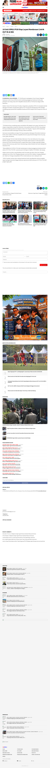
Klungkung (18, 600)
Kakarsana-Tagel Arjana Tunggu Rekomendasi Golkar (37, 193)
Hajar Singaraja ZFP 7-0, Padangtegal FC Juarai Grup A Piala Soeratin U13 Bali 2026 (25, 371)
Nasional (13, 447)
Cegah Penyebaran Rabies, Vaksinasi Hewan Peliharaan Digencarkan (21, 428)
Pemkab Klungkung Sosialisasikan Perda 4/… (16, 606)
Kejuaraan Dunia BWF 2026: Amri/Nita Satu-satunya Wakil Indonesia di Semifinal (8, 224)
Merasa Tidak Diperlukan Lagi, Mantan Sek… (12, 461)
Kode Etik (34, 752)
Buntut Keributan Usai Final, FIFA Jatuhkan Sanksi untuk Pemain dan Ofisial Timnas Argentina (25, 211)
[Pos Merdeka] (25, 7)
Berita (11, 444)
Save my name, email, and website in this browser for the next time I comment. (20, 262)
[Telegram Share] (43, 35)
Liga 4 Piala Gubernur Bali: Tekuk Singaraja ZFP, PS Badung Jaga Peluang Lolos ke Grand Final (25, 541)
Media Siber (5, 750)
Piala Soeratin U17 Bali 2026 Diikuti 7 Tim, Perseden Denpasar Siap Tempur (39, 118)
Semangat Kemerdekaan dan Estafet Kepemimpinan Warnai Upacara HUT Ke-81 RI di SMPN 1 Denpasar (27, 382)
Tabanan (12, 457)
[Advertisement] (25, 84)
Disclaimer (19, 750)
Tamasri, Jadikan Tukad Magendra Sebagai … (16, 588)
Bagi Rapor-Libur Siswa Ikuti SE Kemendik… (12, 464)
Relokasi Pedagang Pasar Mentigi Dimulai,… (16, 601)
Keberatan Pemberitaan (7, 754)
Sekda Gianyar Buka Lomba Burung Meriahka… (16, 583)
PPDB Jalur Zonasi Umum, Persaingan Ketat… (12, 455)
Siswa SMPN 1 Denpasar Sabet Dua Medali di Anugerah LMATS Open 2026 (40, 224)
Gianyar (13, 568)
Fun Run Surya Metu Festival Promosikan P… (16, 732)
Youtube (19, 760)
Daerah (13, 444)
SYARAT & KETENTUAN (36, 754)
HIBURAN (16, 444)
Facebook (5, 760)
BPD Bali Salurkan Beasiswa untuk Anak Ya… (16, 596)
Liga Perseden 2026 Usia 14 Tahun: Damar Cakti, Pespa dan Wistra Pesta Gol (21, 539)
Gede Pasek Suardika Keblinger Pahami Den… (12, 474)
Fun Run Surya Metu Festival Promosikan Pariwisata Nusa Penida (20, 433)
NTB (12, 466)
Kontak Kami (19, 752)
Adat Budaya (5, 444)
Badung (8, 444)
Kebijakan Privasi (35, 750)
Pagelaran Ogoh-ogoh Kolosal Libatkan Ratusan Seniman (24, 533)
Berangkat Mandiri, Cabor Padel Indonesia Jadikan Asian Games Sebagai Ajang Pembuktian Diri (10, 118)
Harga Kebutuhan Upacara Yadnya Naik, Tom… (16, 615)
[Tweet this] (41, 35)
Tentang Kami (20, 749)
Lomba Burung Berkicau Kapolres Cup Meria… (16, 569)
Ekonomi (9, 457)
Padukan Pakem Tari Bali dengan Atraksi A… (16, 574)
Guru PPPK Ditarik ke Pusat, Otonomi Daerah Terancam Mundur (25, 224)
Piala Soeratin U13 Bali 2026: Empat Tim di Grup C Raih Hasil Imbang (22, 390)
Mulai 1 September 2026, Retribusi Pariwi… (16, 728)
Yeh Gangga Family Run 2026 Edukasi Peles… (16, 610)
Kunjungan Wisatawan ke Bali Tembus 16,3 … (16, 737)
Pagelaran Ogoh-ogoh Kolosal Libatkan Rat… (12, 445)
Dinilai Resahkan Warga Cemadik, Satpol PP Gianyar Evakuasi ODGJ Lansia (18, 425)
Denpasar (9, 447)
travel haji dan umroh (7, 537)
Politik (16, 447)
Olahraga (32, 731)
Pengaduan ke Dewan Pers (22, 754)
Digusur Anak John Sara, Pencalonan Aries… (12, 448)
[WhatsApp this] (46, 35)
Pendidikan (17, 454)
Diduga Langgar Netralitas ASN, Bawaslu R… (12, 468)
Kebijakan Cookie (6, 752)
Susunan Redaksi (35, 749)
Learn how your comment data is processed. (28, 268)
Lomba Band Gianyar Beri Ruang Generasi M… (16, 579)
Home (4, 749)
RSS (33, 760)
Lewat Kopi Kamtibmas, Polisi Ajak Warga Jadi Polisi (24, 537)
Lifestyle (17, 568)
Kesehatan (20, 731)
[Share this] (38, 35)
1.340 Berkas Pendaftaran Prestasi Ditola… (11, 452)
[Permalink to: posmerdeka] (4, 34)
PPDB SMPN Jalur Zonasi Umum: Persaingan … (12, 471)
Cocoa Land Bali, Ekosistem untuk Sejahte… (12, 458)
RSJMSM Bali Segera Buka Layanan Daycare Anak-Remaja (18, 438)
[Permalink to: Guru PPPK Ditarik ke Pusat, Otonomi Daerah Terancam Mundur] (25, 219)
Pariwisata (24, 573)
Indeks (4, 756)
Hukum (10, 473)
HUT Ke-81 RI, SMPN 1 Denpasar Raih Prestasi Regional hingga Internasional (24, 386)
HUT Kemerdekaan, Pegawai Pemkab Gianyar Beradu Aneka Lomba (12, 193)
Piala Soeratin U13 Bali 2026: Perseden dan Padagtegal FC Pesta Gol (22, 376)
